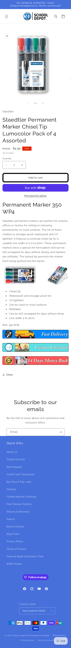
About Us (12, 452)
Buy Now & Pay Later (19, 482)
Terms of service (45, 640)
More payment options (35, 196)
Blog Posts (13, 534)
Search (11, 519)
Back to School (15, 526)
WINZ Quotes (14, 564)
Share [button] (9, 374)
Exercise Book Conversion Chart (25, 556)
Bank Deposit (14, 467)
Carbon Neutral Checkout (21, 496)
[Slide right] (42, 103)
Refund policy (59, 635)
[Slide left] (28, 103)
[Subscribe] (60, 432)
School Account (16, 459)
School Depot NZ (21, 635)
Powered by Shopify (40, 635)
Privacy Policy (15, 541)
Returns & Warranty (18, 511)
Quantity (6, 158)
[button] (6, 16)
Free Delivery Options (19, 504)
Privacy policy (27, 640)
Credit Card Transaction (21, 474)
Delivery (11, 489)
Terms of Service (16, 549)
